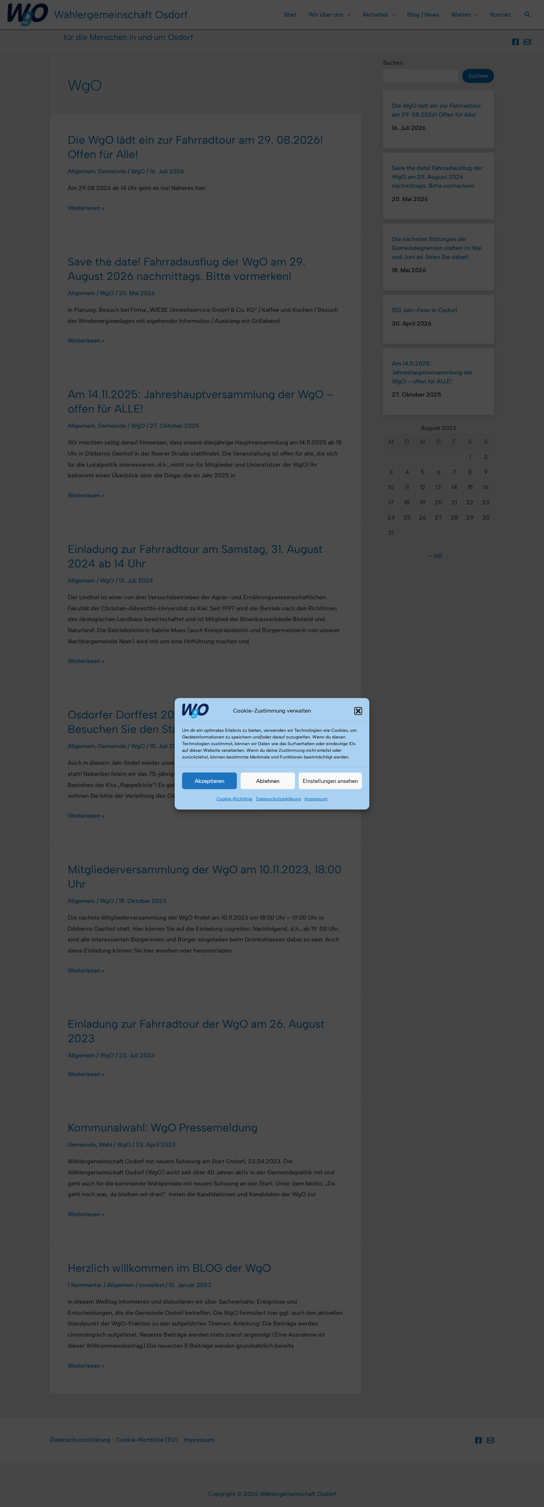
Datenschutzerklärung (278, 798)
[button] (358, 710)
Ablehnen (267, 780)
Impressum (316, 798)
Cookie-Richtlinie (234, 798)
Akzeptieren (209, 780)
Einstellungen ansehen (330, 780)
